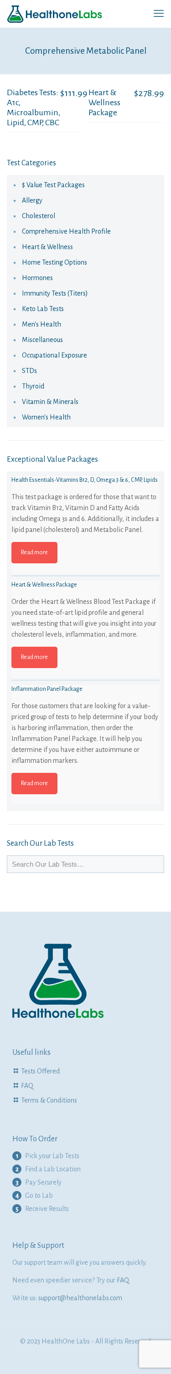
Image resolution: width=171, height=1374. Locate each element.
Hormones (37, 277)
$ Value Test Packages (53, 185)
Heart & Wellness (47, 246)
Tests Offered (40, 1071)
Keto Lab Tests (43, 308)
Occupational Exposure (54, 355)
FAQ (27, 1085)
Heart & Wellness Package (104, 102)
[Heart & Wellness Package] (85, 655)
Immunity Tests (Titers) (55, 293)
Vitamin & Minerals (50, 401)
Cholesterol (38, 216)
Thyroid (33, 386)
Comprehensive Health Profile (66, 231)
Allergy (32, 200)
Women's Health (46, 417)
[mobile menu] (158, 13)
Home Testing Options (54, 262)
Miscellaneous (42, 339)
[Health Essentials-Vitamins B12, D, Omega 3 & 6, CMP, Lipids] (85, 550)
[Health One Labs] (55, 14)
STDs (29, 370)
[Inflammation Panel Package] (85, 759)
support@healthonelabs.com (80, 1298)
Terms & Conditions (49, 1100)
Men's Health (41, 324)
